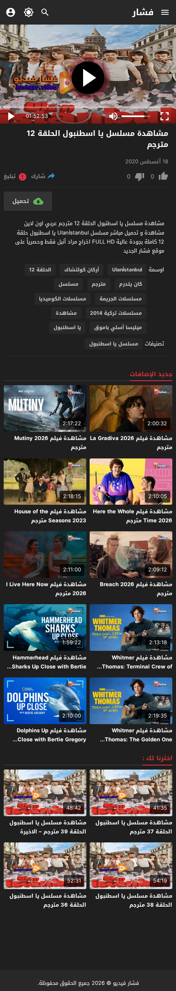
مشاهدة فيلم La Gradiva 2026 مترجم (131, 442)
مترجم (99, 284)
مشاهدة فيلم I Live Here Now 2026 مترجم (46, 588)
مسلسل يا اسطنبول (113, 343)
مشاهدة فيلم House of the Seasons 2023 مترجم (50, 516)
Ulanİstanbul (127, 269)
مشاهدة (66, 313)
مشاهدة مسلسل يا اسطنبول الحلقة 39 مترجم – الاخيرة (47, 827)
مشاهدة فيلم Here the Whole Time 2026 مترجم (132, 516)
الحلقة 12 (40, 269)
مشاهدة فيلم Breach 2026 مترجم (136, 588)
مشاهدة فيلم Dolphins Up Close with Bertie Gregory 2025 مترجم (51, 739)
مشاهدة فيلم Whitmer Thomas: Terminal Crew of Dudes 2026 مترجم (137, 666)
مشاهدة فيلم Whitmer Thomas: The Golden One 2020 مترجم (138, 739)
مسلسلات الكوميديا (62, 298)
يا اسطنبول (67, 327)
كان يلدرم (130, 284)
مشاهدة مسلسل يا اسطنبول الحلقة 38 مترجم (133, 900)
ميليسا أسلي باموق (118, 327)
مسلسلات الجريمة (120, 298)
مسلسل (69, 284)
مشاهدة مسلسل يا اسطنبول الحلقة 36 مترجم (47, 900)
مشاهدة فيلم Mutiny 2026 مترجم (50, 442)
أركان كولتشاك (81, 269)
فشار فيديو (126, 983)
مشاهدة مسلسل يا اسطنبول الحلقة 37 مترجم (133, 827)
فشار (143, 12)
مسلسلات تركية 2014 (116, 313)
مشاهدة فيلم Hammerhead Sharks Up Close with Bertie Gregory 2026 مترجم (49, 666)
